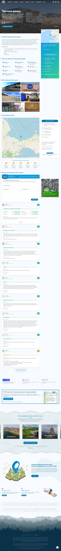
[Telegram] (31, 535)
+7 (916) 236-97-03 (48, 65)
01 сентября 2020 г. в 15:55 (9, 263)
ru (58, 1)
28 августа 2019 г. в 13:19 (8, 335)
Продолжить (34, 199)
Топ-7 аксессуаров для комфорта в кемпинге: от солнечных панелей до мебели (29, 540)
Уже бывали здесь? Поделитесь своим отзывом (47, 49)
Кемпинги (10, 1)
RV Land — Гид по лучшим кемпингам (22, 543)
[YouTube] (36, 535)
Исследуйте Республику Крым (30, 442)
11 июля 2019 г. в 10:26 (8, 351)
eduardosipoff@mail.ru (48, 69)
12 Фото (56, 26)
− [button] (3, 120)
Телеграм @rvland (8, 398)
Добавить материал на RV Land (25, 548)
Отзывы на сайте (35, 547)
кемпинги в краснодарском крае (51, 510)
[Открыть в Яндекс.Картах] (3, 124)
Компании (16, 1)
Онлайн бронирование (7, 26)
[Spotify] (29, 535)
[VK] (34, 535)
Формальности (33, 548)
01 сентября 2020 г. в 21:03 (9, 244)
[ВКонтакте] (49, 77)
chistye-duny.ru (47, 71)
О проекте (17, 547)
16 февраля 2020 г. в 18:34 (9, 278)
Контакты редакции (22, 547)
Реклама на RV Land (29, 547)
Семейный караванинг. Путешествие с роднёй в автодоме (30, 541)
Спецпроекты (39, 1)
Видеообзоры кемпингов (41, 547)
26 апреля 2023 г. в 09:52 (8, 205)
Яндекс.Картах (44, 144)
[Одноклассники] (39, 535)
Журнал (32, 1)
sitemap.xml (38, 548)
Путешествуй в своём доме (44, 540)
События (22, 1)
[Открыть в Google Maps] (3, 122)
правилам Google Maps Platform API (41, 446)
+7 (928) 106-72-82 (48, 66)
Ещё (44, 1)
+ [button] (3, 118)
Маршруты (27, 1)
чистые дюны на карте (18, 510)
